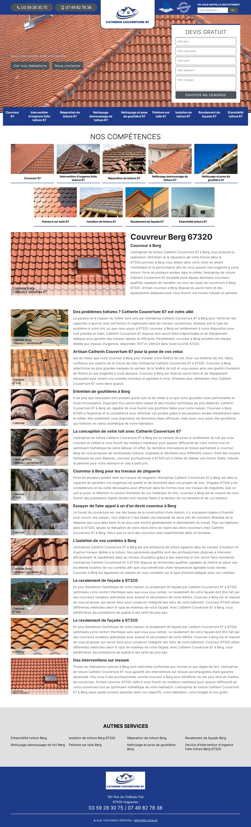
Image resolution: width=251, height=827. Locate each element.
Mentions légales (146, 820)
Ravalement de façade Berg (205, 738)
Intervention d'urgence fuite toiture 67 (39, 116)
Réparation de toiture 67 (70, 114)
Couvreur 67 (12, 114)
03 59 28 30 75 (34, 7)
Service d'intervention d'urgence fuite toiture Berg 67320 (209, 747)
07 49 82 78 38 (78, 7)
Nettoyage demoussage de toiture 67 (100, 116)
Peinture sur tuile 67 (161, 114)
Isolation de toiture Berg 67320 (92, 738)
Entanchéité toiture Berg (29, 738)
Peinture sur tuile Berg (85, 745)
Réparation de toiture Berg (146, 738)
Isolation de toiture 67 (183, 114)
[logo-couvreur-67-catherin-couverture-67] (125, 780)
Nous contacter (68, 66)
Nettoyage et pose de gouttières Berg (151, 747)
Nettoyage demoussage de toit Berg (38, 745)
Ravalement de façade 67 (209, 114)
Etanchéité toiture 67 (235, 114)
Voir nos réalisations (30, 66)
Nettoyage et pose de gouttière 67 (134, 114)
